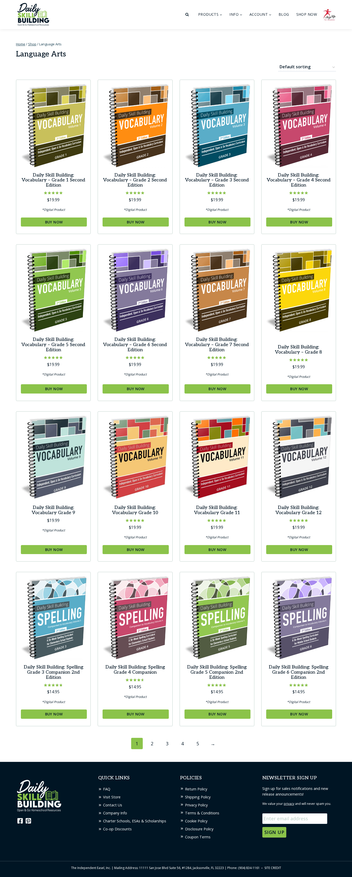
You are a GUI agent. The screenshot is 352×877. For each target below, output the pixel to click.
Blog (284, 14)
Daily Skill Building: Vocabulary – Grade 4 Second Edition (299, 180)
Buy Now (54, 222)
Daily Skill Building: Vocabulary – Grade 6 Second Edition (135, 345)
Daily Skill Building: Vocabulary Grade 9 (53, 510)
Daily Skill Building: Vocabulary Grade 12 (298, 510)
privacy (289, 803)
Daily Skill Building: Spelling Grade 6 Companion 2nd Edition (298, 672)
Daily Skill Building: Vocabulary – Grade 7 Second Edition (217, 345)
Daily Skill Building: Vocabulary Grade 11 (217, 510)
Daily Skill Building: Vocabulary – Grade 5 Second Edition (53, 345)
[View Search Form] (187, 14)
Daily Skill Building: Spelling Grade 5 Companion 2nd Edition (217, 672)
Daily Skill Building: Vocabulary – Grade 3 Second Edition (217, 180)
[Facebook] (19, 821)
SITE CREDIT (272, 868)
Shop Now (306, 14)
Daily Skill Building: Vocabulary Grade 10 (135, 510)
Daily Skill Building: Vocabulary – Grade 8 (298, 349)
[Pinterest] (28, 821)
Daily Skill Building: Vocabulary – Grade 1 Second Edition (53, 180)
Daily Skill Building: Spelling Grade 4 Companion (135, 669)
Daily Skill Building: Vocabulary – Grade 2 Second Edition (135, 180)
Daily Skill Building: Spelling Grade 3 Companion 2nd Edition (53, 672)
